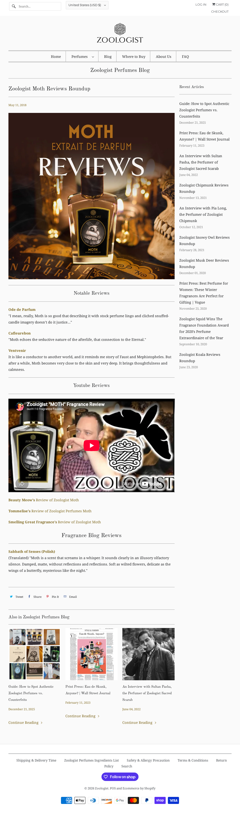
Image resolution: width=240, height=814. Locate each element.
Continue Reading (23, 722)
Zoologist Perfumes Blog (120, 70)
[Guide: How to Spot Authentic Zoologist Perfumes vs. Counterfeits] (34, 654)
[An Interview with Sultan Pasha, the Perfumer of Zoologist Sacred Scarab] (148, 654)
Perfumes (80, 56)
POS (113, 788)
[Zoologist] (120, 34)
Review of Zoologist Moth (43, 500)
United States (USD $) (85, 5)
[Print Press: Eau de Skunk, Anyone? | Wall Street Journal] (91, 654)
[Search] (14, 6)
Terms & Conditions (193, 760)
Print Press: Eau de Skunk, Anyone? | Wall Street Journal (87, 690)
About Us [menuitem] (163, 56)
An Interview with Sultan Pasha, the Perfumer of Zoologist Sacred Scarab (147, 693)
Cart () (222, 4)
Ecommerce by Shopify (139, 788)
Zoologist (102, 788)
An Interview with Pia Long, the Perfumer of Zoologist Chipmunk (203, 214)
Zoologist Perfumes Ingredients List (91, 760)
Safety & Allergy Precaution (148, 760)
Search (126, 766)
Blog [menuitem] (108, 56)
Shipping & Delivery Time (36, 760)
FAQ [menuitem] (185, 56)
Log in (200, 4)
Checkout (220, 11)
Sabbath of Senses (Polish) (31, 551)
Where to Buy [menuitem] (133, 56)
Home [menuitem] (56, 56)
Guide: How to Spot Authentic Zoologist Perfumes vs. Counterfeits (31, 693)
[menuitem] (82, 56)
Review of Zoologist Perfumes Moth (50, 511)
